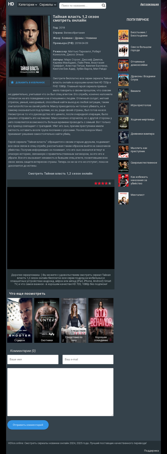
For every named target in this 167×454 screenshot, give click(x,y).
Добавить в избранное (30, 82)
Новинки (91, 38)
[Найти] (103, 5)
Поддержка (151, 450)
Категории (27, 5)
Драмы (79, 38)
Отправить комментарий (28, 425)
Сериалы (47, 5)
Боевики (67, 38)
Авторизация (149, 4)
